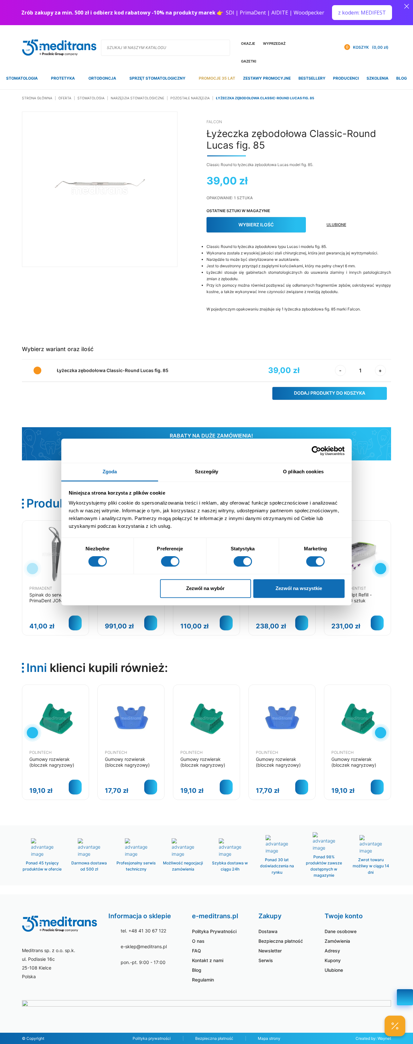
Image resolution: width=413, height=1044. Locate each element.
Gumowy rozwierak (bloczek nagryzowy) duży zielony (51, 764)
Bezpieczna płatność (280, 941)
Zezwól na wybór (205, 588)
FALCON (214, 121)
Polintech (40, 752)
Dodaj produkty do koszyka (329, 393)
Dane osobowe (341, 931)
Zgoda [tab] (110, 471)
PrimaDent (40, 588)
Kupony (333, 960)
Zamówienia (337, 941)
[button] (380, 568)
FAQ (196, 950)
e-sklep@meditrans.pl (144, 946)
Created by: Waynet (373, 1038)
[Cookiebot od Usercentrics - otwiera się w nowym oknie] (316, 451)
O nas (198, 941)
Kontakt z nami (207, 960)
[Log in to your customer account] (315, 47)
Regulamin (203, 979)
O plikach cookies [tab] (303, 471)
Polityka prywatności (152, 1038)
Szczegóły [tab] (206, 471)
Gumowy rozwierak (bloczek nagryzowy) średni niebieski (127, 764)
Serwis (265, 960)
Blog (196, 970)
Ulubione (334, 970)
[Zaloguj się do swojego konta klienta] (329, 47)
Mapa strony (269, 1038)
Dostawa (267, 931)
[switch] (170, 561)
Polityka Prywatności (214, 931)
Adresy (332, 950)
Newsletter (270, 950)
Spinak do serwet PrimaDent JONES (48, 597)
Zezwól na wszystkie (299, 588)
